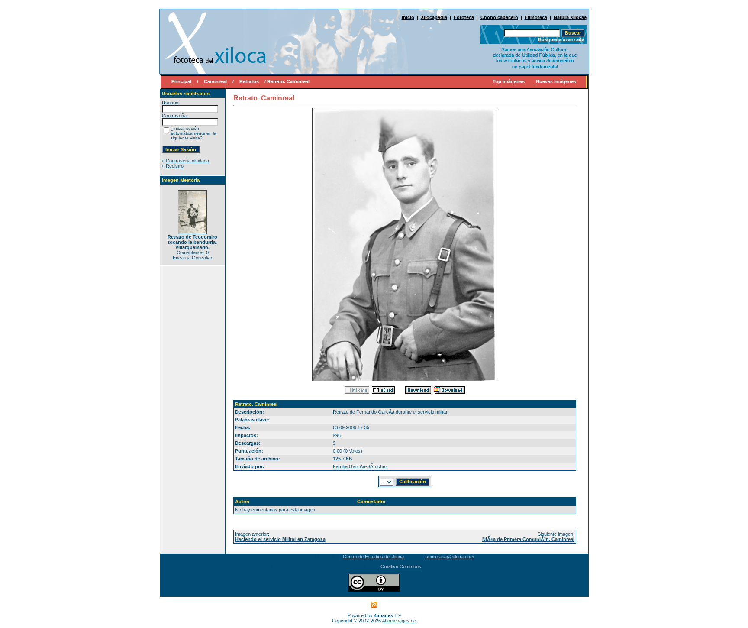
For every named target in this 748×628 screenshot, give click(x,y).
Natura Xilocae (570, 17)
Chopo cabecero (499, 17)
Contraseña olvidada (187, 160)
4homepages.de (399, 620)
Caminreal (215, 81)
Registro (175, 165)
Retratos (249, 81)
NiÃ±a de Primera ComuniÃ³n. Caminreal (528, 539)
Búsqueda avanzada (561, 39)
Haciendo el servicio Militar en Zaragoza (280, 539)
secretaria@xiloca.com (450, 556)
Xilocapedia (434, 17)
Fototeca (464, 17)
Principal (181, 81)
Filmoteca (536, 17)
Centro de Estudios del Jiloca (373, 556)
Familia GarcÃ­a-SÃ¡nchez (360, 466)
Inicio (408, 17)
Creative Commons (400, 566)
